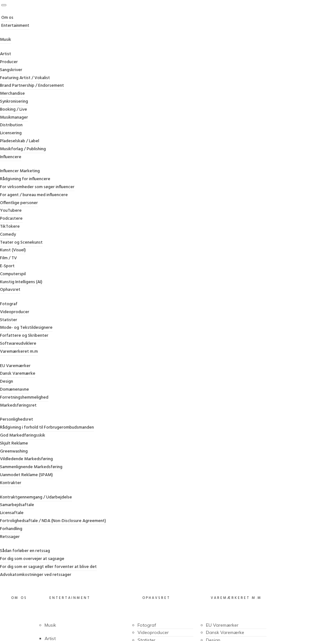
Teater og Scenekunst (21, 242)
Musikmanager (14, 117)
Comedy (8, 234)
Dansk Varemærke (17, 373)
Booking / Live (13, 109)
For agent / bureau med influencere (34, 195)
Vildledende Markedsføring (26, 459)
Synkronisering (14, 101)
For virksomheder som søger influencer (37, 187)
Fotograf (9, 304)
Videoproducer (14, 312)
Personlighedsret (16, 419)
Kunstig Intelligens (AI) (21, 282)
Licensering (11, 133)
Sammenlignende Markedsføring (31, 467)
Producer (9, 62)
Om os (7, 17)
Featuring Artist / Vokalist (25, 78)
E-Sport (7, 266)
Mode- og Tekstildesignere (26, 327)
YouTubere (11, 210)
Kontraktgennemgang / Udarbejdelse (36, 497)
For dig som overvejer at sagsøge (32, 559)
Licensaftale (12, 513)
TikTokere (10, 226)
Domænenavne (14, 389)
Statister (8, 320)
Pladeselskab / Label (19, 141)
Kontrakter (10, 483)
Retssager (10, 537)
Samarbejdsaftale (17, 505)
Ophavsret (10, 289)
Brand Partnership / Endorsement (32, 85)
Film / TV (8, 258)
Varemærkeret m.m (19, 351)
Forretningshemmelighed (24, 397)
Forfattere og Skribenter (24, 335)
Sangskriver (11, 70)
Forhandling (11, 529)
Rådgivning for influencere (25, 179)
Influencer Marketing (20, 171)
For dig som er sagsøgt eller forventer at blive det (48, 567)
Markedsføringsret (18, 405)
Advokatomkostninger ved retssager (35, 574)
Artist (5, 54)
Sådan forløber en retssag (25, 551)
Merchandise (12, 93)
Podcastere (11, 218)
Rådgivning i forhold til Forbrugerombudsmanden (47, 427)
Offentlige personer (19, 203)
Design (6, 381)
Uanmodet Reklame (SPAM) (26, 475)
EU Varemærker (15, 366)
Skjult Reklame (14, 443)
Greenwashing (14, 451)
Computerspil (13, 274)
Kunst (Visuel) (13, 250)
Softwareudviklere (18, 343)
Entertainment (15, 25)
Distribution (11, 125)
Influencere (10, 157)
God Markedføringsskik (22, 435)
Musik (5, 39)
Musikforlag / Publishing (23, 149)
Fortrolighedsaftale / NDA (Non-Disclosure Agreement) (53, 521)
